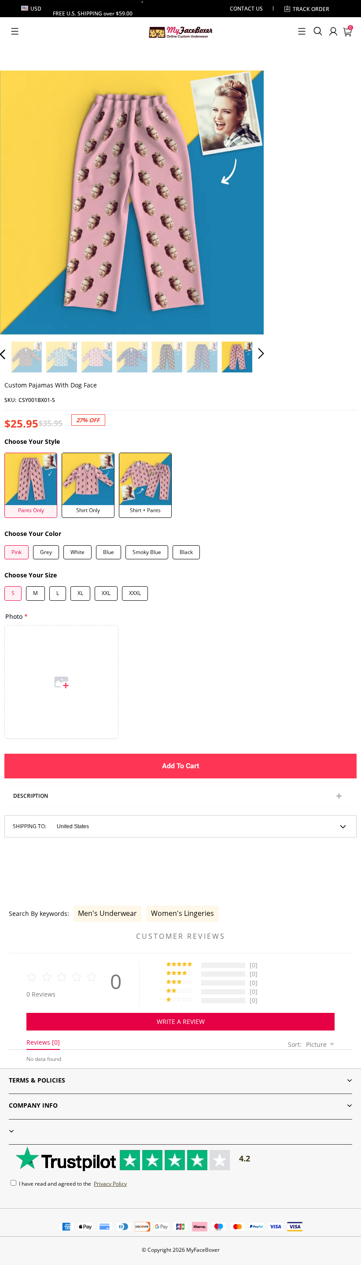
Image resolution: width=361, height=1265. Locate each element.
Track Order (311, 9)
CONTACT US (246, 8)
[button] (15, 31)
